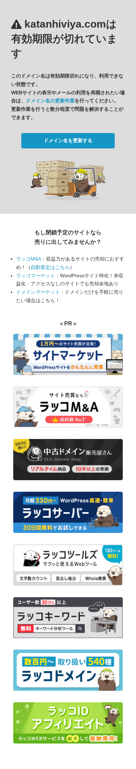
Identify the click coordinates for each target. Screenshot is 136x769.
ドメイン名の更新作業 (50, 100)
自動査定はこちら (50, 267)
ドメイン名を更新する (68, 140)
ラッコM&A (28, 259)
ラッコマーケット (35, 275)
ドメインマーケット (38, 292)
